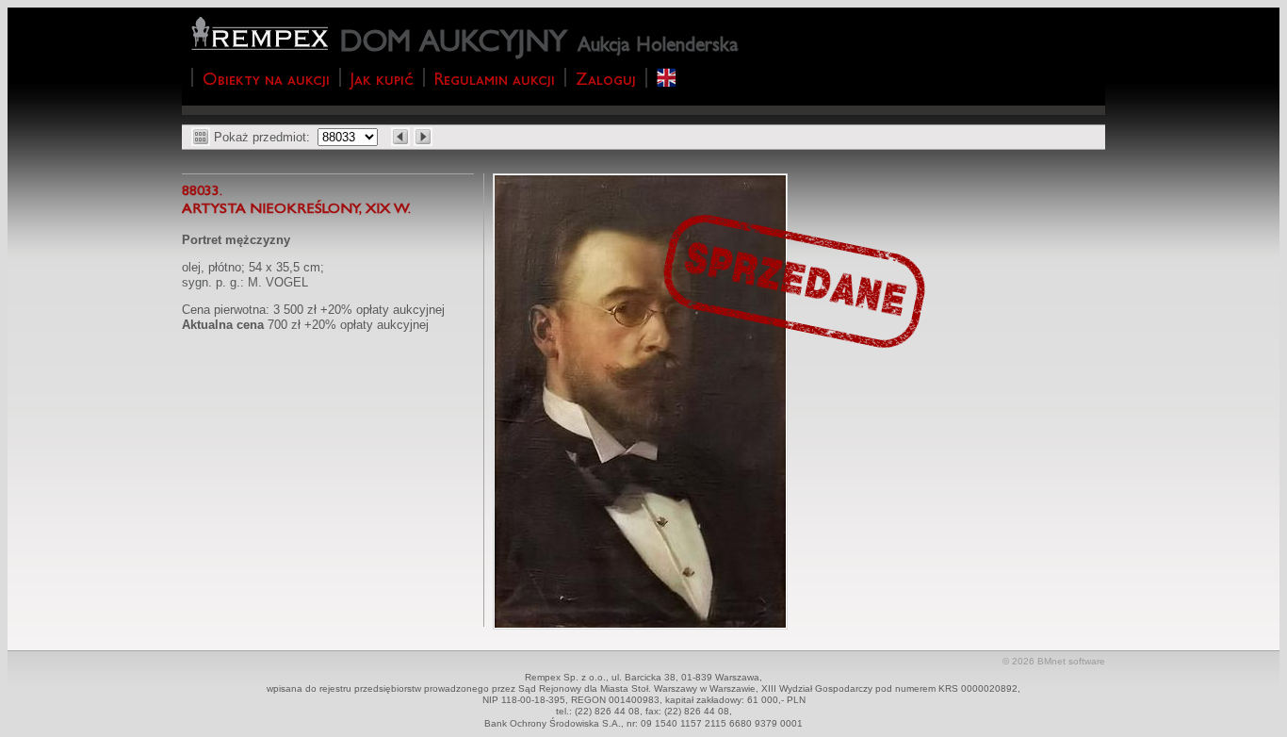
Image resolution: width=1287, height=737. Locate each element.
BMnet (1051, 661)
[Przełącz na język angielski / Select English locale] (666, 78)
